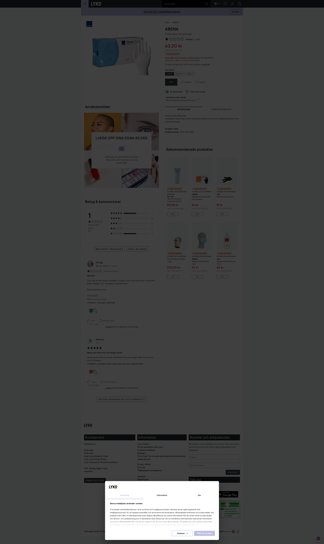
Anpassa (181, 533)
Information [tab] (162, 495)
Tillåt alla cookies (204, 533)
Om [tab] (199, 495)
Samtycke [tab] (124, 495)
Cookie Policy (200, 525)
